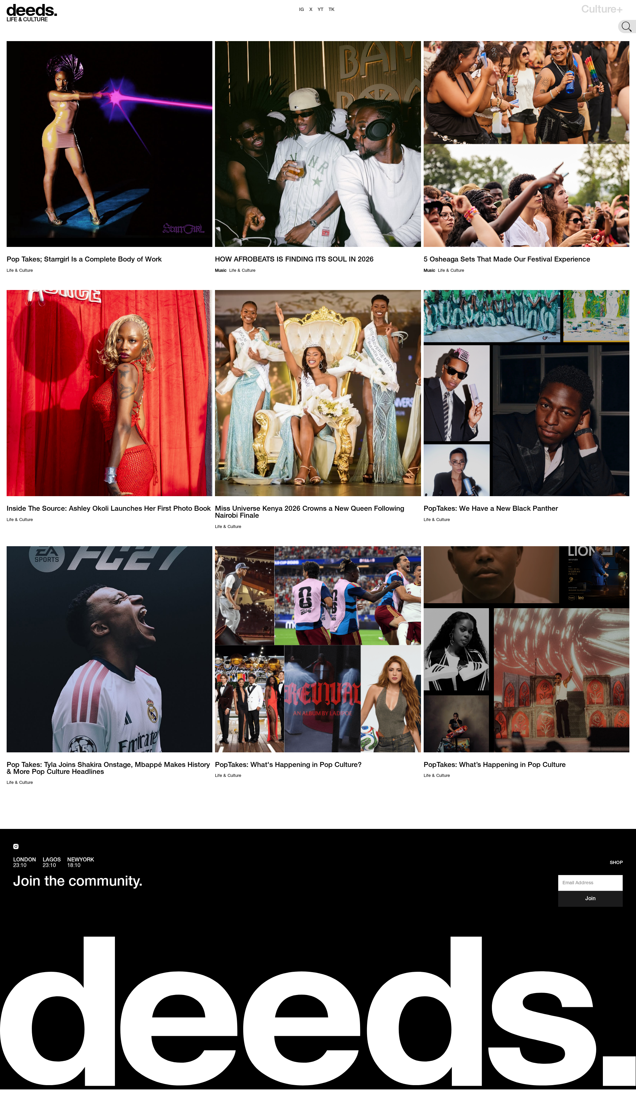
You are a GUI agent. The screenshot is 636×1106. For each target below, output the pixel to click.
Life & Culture (20, 270)
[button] (602, 10)
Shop (616, 863)
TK (332, 10)
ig (301, 10)
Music (221, 270)
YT (320, 10)
